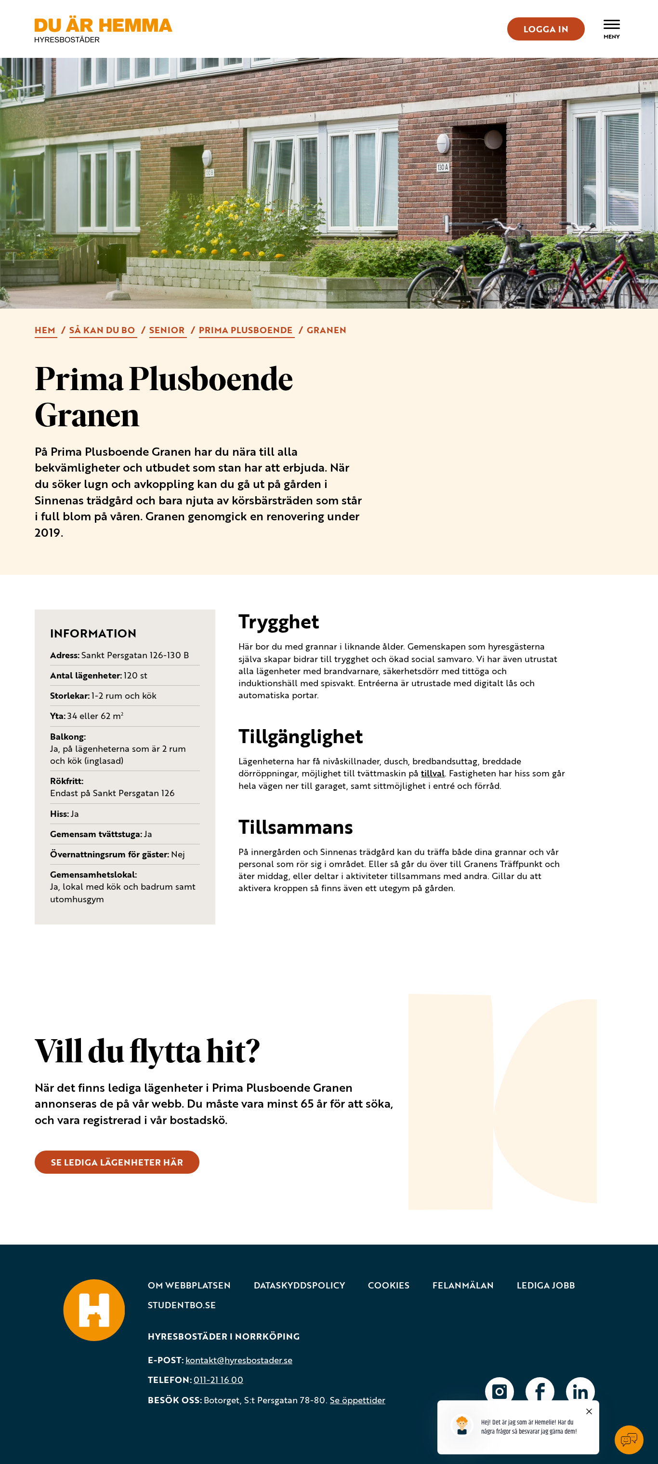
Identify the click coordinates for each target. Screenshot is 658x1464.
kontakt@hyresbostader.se (238, 1360)
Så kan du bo (103, 330)
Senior (168, 330)
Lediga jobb (546, 1285)
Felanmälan (463, 1285)
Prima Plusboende (247, 330)
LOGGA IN (546, 29)
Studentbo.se (182, 1305)
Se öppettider (357, 1400)
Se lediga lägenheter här (117, 1162)
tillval (433, 773)
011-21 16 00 (218, 1379)
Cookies (388, 1285)
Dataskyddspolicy (299, 1285)
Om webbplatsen (189, 1285)
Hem (46, 330)
